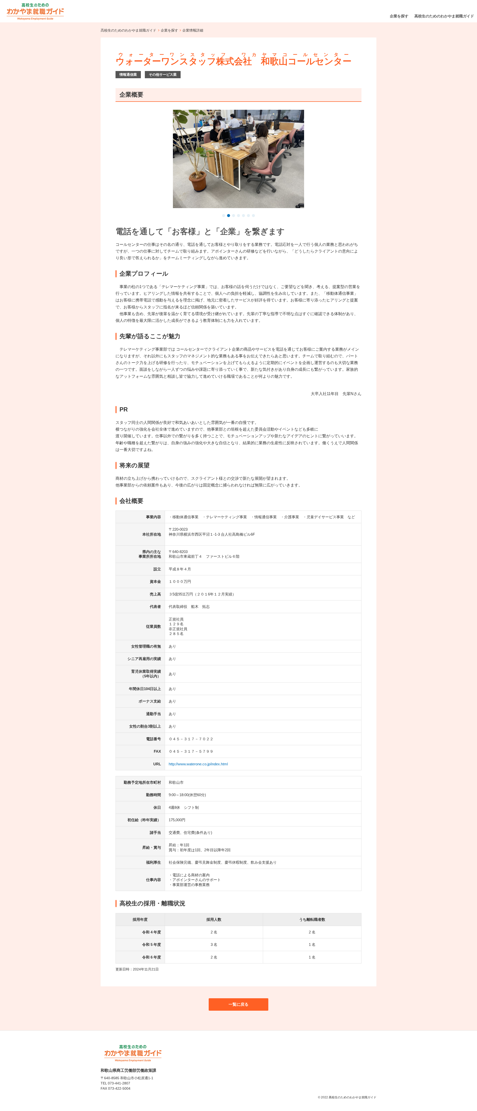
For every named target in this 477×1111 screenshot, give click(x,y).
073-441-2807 (119, 1083)
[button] (223, 216)
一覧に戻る (238, 1004)
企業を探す (169, 30)
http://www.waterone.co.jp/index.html (198, 764)
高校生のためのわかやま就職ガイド (128, 30)
